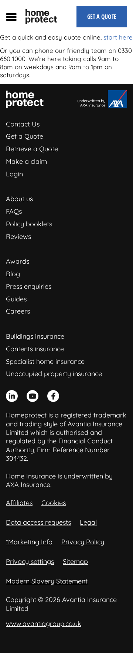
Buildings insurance (35, 336)
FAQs (14, 211)
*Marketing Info (29, 542)
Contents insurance (35, 349)
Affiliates (19, 502)
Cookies (53, 502)
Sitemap (75, 561)
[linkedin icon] (12, 396)
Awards (17, 261)
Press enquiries (28, 286)
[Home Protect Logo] (41, 16)
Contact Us (23, 124)
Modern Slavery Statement (47, 581)
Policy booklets (29, 224)
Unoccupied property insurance (54, 373)
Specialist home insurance (45, 361)
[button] (11, 16)
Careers (18, 311)
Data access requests (38, 522)
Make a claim (26, 161)
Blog (13, 274)
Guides (16, 299)
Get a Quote (24, 136)
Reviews (18, 236)
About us (19, 198)
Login (14, 174)
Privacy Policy (82, 542)
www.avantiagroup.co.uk (43, 623)
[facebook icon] (53, 396)
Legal (88, 522)
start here (118, 37)
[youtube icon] (32, 396)
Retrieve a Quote (32, 149)
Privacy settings (30, 561)
